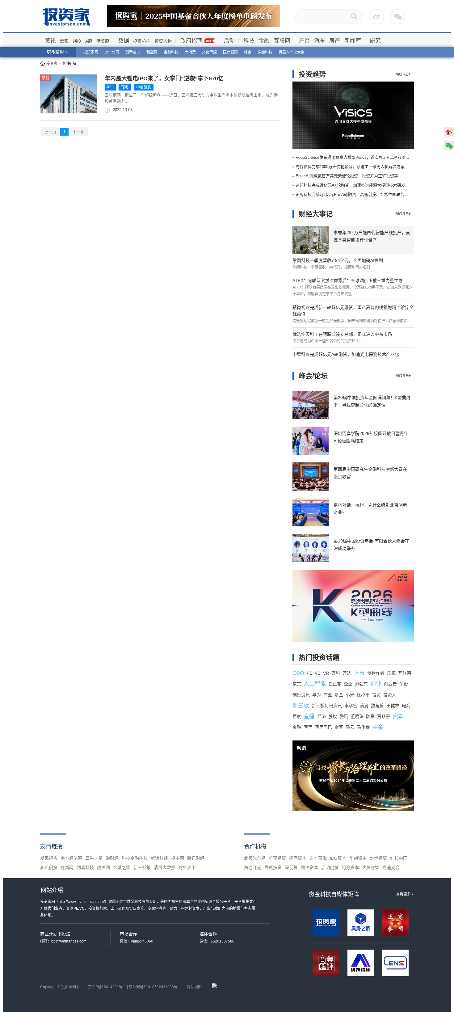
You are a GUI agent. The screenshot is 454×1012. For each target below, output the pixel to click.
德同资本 (297, 858)
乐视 (391, 673)
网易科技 (85, 867)
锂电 (124, 87)
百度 (296, 716)
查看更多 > (405, 894)
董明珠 (357, 716)
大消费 (190, 52)
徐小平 (363, 694)
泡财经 (112, 858)
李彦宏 (350, 705)
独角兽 (377, 705)
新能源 (152, 52)
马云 (350, 727)
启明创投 (329, 867)
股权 (332, 716)
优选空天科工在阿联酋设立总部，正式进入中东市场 (342, 334)
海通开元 (252, 867)
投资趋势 (312, 74)
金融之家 (121, 867)
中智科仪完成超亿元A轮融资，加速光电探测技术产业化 (345, 354)
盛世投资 (378, 858)
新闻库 (352, 41)
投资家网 (90, 52)
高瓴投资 (273, 867)
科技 (248, 41)
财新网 (67, 867)
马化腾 (363, 727)
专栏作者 (376, 673)
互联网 (282, 41)
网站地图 (194, 987)
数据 (123, 41)
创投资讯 (301, 694)
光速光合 (391, 867)
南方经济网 (71, 858)
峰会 (247, 52)
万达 (347, 673)
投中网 (177, 858)
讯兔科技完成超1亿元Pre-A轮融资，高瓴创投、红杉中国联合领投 (354, 194)
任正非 (334, 683)
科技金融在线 (135, 858)
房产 (334, 41)
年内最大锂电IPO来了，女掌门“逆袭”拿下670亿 (164, 78)
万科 (335, 673)
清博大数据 (164, 867)
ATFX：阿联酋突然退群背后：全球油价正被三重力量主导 (347, 280)
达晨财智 (370, 867)
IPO (110, 87)
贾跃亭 (383, 716)
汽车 (319, 41)
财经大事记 (316, 214)
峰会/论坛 (313, 376)
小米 (350, 694)
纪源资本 (350, 867)
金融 (264, 41)
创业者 (390, 683)
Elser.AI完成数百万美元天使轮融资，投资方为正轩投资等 (347, 176)
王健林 (392, 705)
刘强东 (361, 683)
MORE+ (403, 74)
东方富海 (318, 858)
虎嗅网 (103, 867)
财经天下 (187, 867)
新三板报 (142, 867)
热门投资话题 (319, 657)
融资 (370, 716)
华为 (316, 694)
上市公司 (111, 52)
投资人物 (163, 41)
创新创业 (132, 52)
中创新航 (143, 87)
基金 (338, 694)
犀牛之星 (94, 858)
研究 (375, 41)
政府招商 (191, 41)
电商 (406, 705)
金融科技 (171, 52)
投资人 (389, 694)
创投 (77, 41)
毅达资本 (309, 867)
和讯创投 (48, 867)
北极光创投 (255, 858)
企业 (348, 683)
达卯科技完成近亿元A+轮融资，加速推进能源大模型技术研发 (350, 185)
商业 (327, 694)
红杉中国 (398, 858)
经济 (321, 716)
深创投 (291, 867)
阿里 (308, 727)
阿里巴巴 (323, 727)
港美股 (102, 41)
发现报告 (48, 858)
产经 (304, 41)
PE (309, 673)
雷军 (338, 727)
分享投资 (277, 858)
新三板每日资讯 (327, 705)
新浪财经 (159, 858)
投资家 (51, 63)
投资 (376, 694)
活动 (229, 41)
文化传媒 (209, 52)
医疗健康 (230, 52)
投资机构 (141, 41)
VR (326, 673)
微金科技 (265, 52)
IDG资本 (338, 858)
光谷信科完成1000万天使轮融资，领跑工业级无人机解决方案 (350, 166)
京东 (296, 683)
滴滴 (364, 705)
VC (318, 673)
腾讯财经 (195, 858)
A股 (88, 41)
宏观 (64, 41)
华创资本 (358, 858)
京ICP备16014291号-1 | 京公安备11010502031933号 (133, 987)
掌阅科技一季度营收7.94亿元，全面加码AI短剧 (337, 260)
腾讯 (343, 716)
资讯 (50, 41)
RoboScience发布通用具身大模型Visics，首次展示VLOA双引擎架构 (357, 157)
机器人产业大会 (292, 52)
